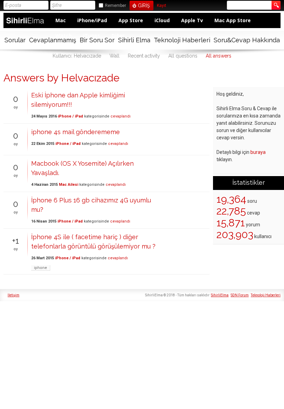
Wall (114, 56)
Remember (115, 5)
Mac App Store (232, 20)
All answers (218, 56)
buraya (258, 152)
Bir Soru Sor (97, 40)
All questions (182, 56)
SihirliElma (220, 295)
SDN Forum (240, 295)
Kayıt (161, 5)
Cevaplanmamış (52, 40)
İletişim (13, 295)
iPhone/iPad (92, 20)
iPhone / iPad (70, 116)
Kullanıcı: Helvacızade (77, 56)
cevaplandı (120, 116)
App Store (130, 20)
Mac (60, 20)
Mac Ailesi (68, 184)
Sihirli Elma (134, 40)
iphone (40, 268)
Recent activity (144, 56)
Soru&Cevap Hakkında (247, 40)
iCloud (162, 20)
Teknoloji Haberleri (182, 40)
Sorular (15, 40)
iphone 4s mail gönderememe (75, 132)
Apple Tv (192, 20)
